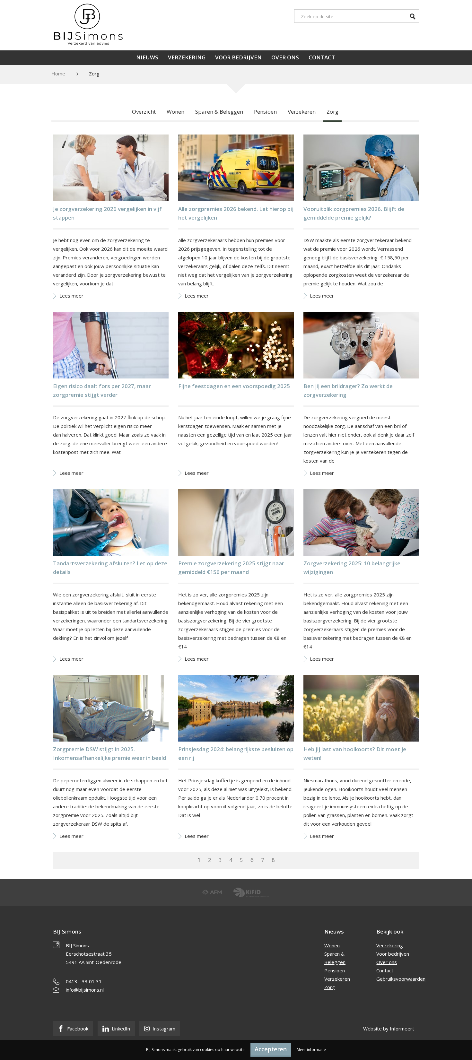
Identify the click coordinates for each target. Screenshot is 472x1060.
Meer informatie (311, 1049)
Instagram (163, 1028)
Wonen (175, 111)
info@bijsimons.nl (85, 989)
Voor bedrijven (238, 57)
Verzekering (186, 57)
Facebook (77, 1028)
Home (58, 73)
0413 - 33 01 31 (84, 981)
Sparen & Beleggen (219, 111)
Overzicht (144, 111)
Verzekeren (302, 111)
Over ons (285, 57)
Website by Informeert (388, 1028)
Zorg (332, 111)
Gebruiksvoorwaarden (400, 979)
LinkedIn (120, 1028)
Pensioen (265, 111)
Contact (322, 57)
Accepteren (271, 1049)
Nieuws (147, 57)
